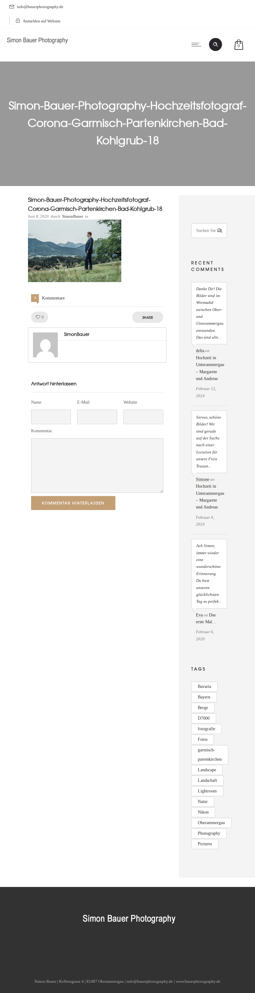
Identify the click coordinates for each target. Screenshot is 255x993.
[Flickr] (111, 950)
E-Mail (83, 402)
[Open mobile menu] (198, 44)
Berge (203, 707)
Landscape (207, 770)
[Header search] (215, 44)
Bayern (204, 697)
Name (36, 402)
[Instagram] (127, 950)
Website (130, 402)
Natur (203, 801)
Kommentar (41, 431)
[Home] (37, 45)
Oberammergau (211, 822)
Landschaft (207, 780)
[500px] (159, 950)
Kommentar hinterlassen (73, 503)
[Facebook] (96, 950)
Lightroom (207, 791)
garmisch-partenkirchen (210, 755)
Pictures (205, 844)
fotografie (206, 728)
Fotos (202, 739)
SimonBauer (72, 216)
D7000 (204, 718)
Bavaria (204, 686)
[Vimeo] (143, 950)
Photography (209, 833)
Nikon (203, 812)
